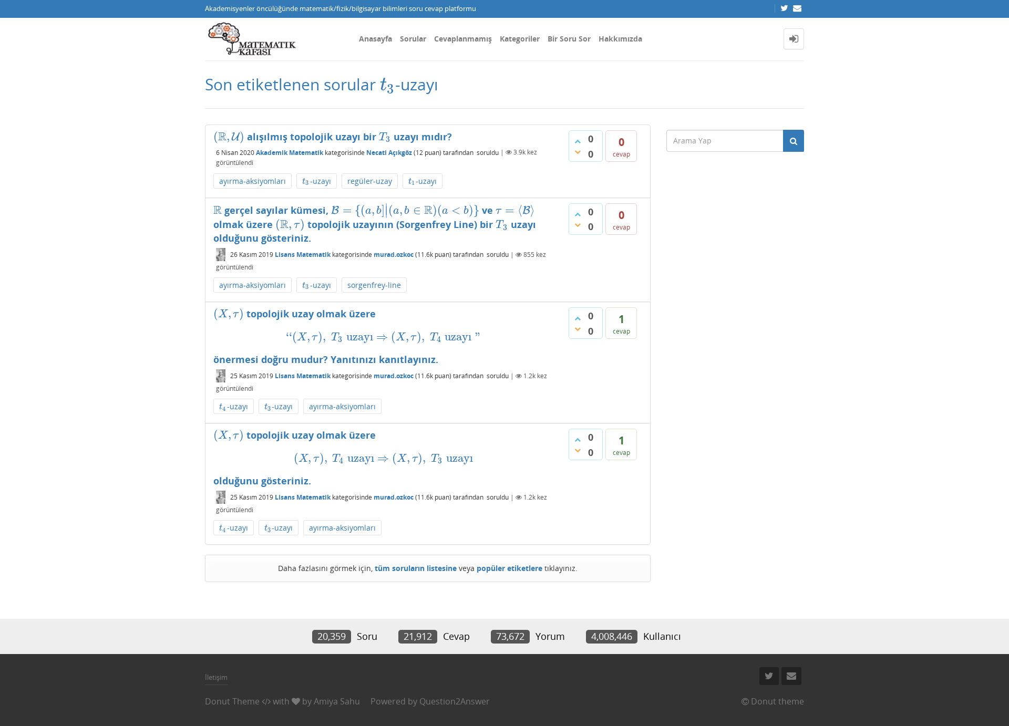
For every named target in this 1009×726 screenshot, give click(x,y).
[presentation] (387, 84)
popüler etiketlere (509, 568)
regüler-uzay (369, 181)
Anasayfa (375, 39)
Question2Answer (454, 701)
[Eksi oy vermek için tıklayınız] (577, 151)
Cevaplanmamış (463, 39)
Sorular (413, 39)
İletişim (216, 677)
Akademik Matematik (289, 152)
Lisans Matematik (303, 254)
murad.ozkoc (394, 254)
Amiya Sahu (337, 701)
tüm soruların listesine (416, 568)
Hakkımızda (620, 39)
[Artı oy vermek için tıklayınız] (577, 141)
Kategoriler (520, 39)
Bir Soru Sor (569, 39)
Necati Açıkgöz (389, 152)
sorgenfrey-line (374, 285)
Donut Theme (232, 701)
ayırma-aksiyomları (252, 181)
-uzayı (316, 181)
